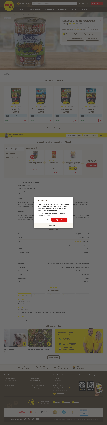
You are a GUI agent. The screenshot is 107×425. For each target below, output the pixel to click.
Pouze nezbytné (45, 220)
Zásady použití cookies (44, 215)
